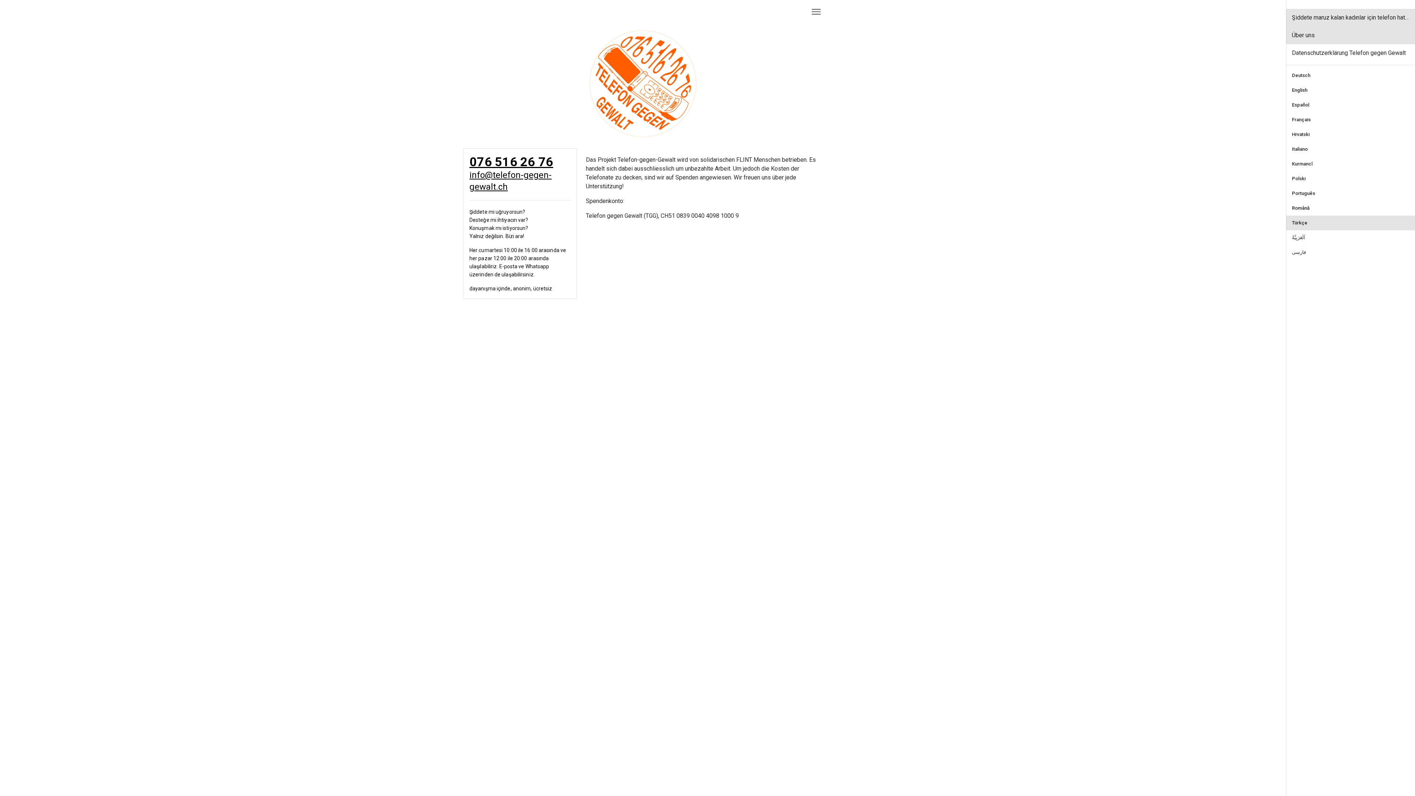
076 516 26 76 (511, 161)
